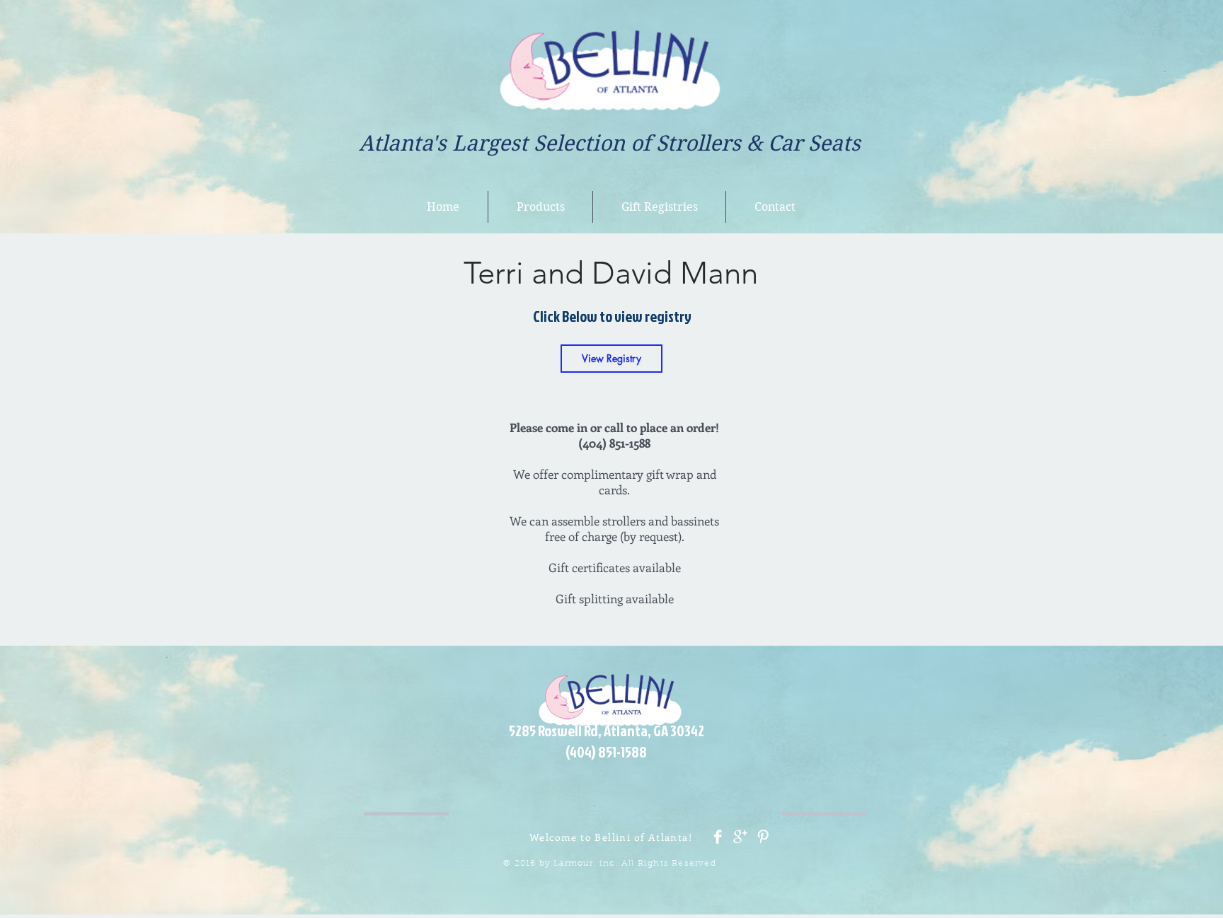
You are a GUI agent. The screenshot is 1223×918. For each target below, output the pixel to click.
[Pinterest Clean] (763, 837)
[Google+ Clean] (740, 837)
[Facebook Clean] (718, 837)
